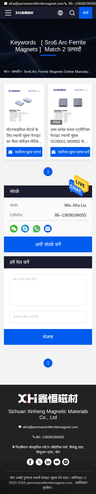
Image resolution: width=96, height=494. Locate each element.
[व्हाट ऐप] (37, 229)
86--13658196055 (50, 437)
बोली (85, 13)
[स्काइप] (25, 228)
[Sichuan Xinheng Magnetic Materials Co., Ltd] (24, 13)
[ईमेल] (48, 228)
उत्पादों (16, 71)
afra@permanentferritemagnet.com (36, 3)
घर (5, 71)
